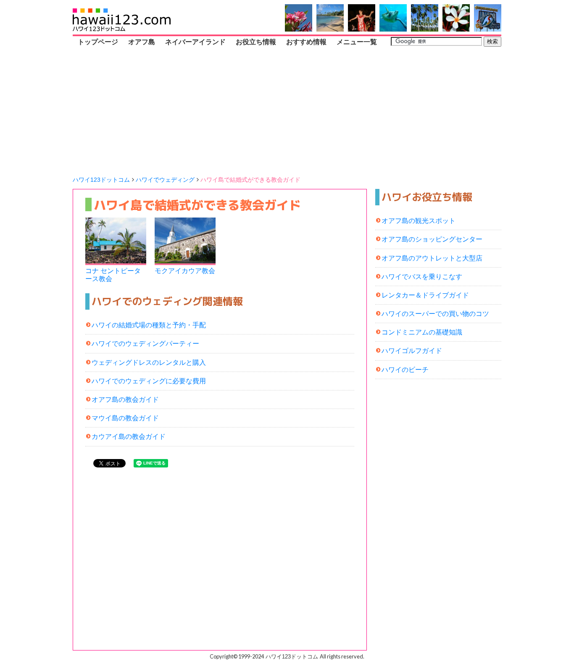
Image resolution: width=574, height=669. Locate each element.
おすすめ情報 (306, 41)
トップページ (98, 41)
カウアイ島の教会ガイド (129, 436)
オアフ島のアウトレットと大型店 (432, 258)
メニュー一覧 (357, 41)
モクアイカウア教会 (185, 270)
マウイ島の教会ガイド (125, 418)
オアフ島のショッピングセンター (432, 239)
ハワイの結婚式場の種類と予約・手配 (149, 325)
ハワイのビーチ (405, 369)
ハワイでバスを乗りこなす (422, 276)
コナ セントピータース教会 (113, 274)
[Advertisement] (287, 111)
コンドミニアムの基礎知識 (422, 332)
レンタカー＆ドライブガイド (425, 295)
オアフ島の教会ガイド (125, 399)
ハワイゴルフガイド (412, 350)
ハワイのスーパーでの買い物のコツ (435, 313)
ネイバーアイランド (195, 41)
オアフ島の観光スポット (419, 220)
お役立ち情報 (256, 41)
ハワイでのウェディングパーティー (145, 343)
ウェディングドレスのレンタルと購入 (149, 362)
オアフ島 (141, 41)
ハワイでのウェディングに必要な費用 (149, 381)
